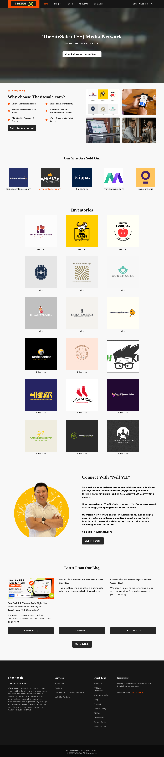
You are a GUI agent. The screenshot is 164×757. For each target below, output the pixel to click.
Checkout (143, 4)
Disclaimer (99, 717)
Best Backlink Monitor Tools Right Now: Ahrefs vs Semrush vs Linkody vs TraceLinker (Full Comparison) (28, 606)
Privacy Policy (100, 722)
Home (45, 4)
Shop (70, 4)
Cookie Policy (100, 709)
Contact (97, 704)
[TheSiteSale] (23, 4)
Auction (58, 688)
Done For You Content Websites (70, 692)
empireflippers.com (50, 189)
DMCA (97, 713)
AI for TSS (59, 683)
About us (98, 683)
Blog (56, 4)
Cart (135, 4)
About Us (83, 4)
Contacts (98, 4)
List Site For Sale (62, 697)
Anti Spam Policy (101, 695)
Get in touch (137, 692)
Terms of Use (100, 726)
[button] (152, 4)
